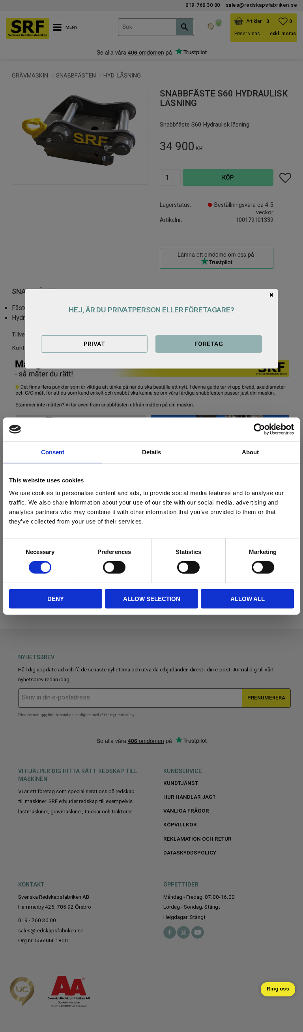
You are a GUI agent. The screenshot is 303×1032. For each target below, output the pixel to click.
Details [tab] (151, 452)
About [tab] (250, 452)
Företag (209, 344)
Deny (55, 598)
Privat (94, 344)
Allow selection (151, 598)
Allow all (247, 598)
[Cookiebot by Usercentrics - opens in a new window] (259, 429)
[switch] (114, 567)
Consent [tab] (52, 452)
